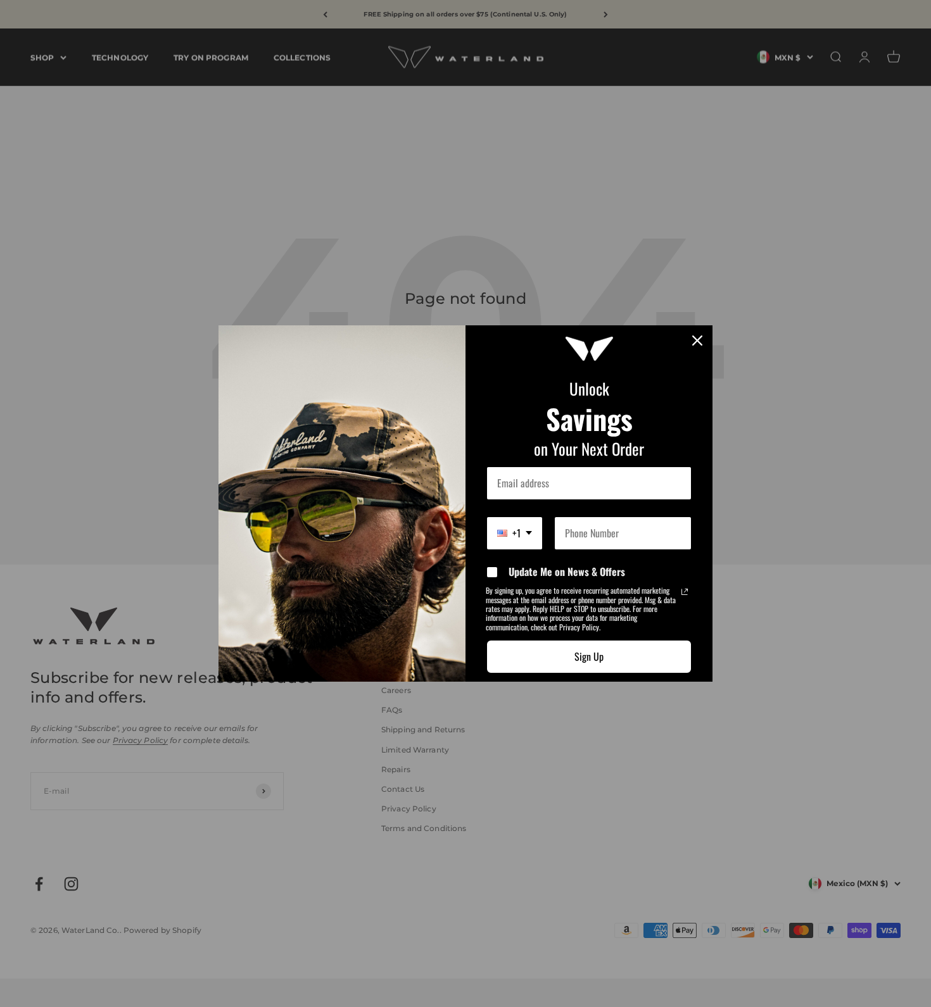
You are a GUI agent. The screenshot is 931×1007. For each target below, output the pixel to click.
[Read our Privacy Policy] (684, 591)
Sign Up (589, 656)
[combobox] (514, 533)
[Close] (697, 340)
